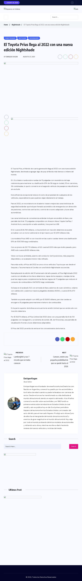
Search (73, 446)
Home (6, 25)
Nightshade (16, 25)
